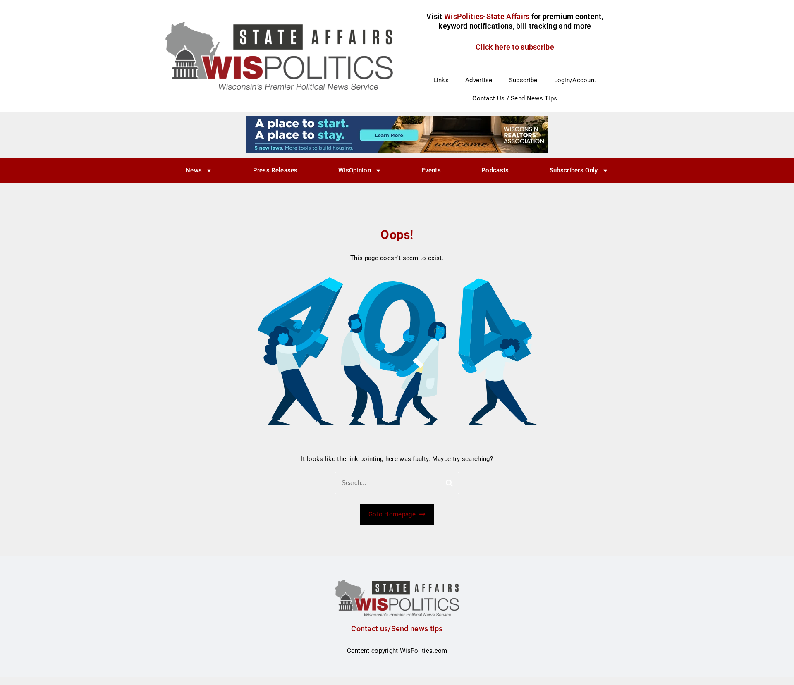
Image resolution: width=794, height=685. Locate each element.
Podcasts (495, 170)
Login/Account (575, 80)
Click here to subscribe (515, 47)
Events (431, 170)
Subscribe (523, 80)
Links (441, 80)
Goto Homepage (392, 514)
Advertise (479, 80)
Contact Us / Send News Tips (514, 98)
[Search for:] (397, 483)
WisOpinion (354, 170)
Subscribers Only (574, 170)
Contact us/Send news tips (397, 628)
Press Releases (275, 170)
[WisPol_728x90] (397, 134)
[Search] (449, 483)
